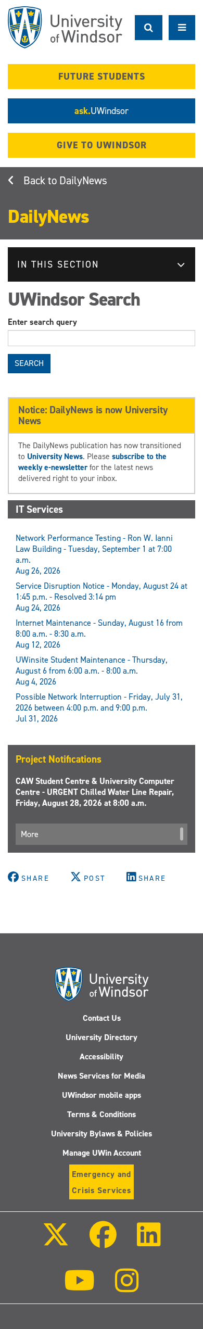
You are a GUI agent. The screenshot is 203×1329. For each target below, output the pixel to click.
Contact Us (102, 1017)
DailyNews (83, 180)
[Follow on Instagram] (127, 1287)
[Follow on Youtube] (79, 1287)
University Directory (101, 1037)
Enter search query (42, 322)
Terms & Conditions (101, 1114)
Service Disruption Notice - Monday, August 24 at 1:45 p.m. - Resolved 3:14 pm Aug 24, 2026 (101, 596)
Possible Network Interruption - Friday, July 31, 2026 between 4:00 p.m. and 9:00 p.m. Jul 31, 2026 (99, 707)
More (30, 834)
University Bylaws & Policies (101, 1133)
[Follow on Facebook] (103, 1241)
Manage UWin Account (101, 1152)
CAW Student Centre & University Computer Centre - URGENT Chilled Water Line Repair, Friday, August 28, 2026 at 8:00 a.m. (95, 792)
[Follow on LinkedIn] (149, 1241)
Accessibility (101, 1056)
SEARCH (29, 363)
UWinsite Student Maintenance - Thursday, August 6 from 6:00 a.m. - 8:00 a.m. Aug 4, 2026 (92, 670)
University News (55, 456)
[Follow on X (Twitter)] (55, 1241)
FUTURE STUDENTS (101, 76)
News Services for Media (101, 1075)
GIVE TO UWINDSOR (102, 145)
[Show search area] (148, 27)
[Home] (65, 27)
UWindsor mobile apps (101, 1095)
